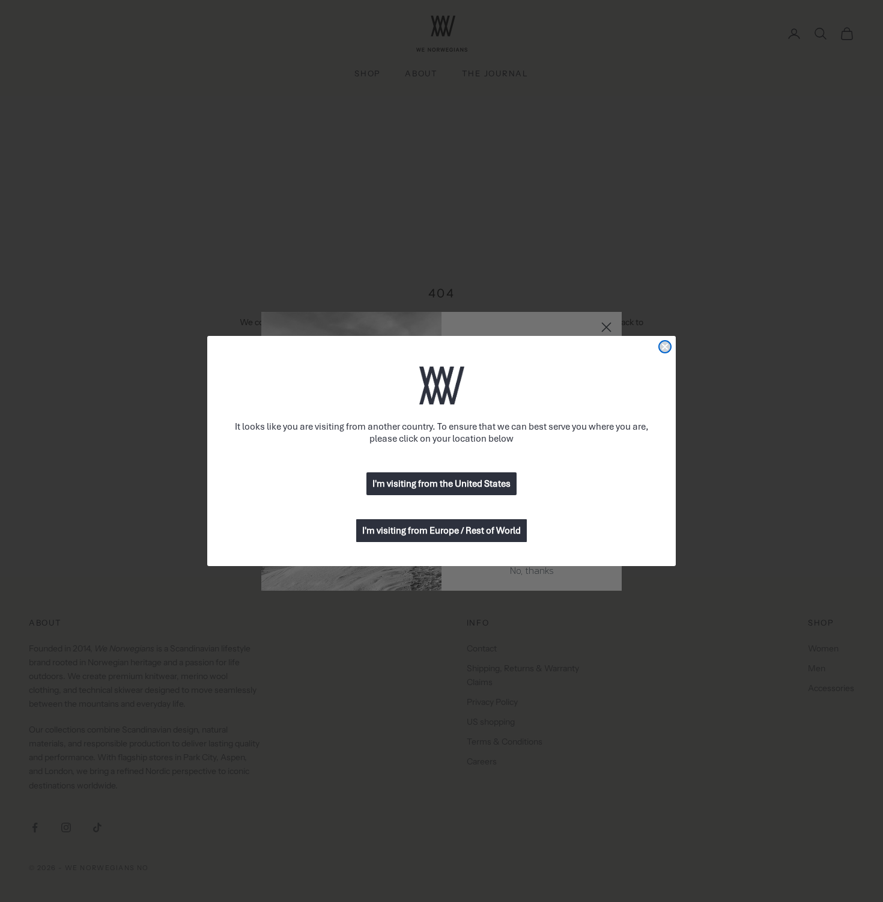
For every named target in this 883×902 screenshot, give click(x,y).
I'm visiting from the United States (441, 484)
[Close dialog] (665, 347)
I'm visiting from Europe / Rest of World (441, 531)
